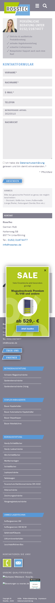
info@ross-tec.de (12, 244)
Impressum (42, 598)
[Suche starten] (45, 5)
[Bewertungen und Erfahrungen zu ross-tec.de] (16, 583)
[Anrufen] (7, 563)
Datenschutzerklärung (32, 162)
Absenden (12, 181)
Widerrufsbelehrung (30, 598)
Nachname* (12, 82)
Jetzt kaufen (27, 328)
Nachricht (11, 122)
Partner (11, 357)
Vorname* (11, 72)
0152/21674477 (18, 240)
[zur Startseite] (17, 9)
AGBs (19, 598)
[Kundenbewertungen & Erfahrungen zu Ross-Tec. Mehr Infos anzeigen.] (35, 583)
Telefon (10, 102)
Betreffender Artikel (16, 110)
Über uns (12, 350)
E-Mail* (9, 92)
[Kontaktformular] (17, 563)
